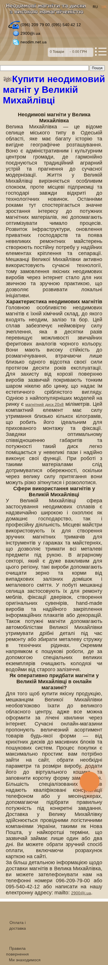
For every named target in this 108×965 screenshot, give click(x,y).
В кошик (71, 52)
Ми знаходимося (25, 960)
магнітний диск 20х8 (44, 404)
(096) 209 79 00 (35, 24)
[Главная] (47, 10)
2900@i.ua (30, 33)
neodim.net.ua (33, 42)
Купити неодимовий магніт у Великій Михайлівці (54, 89)
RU (96, 7)
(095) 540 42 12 (66, 24)
